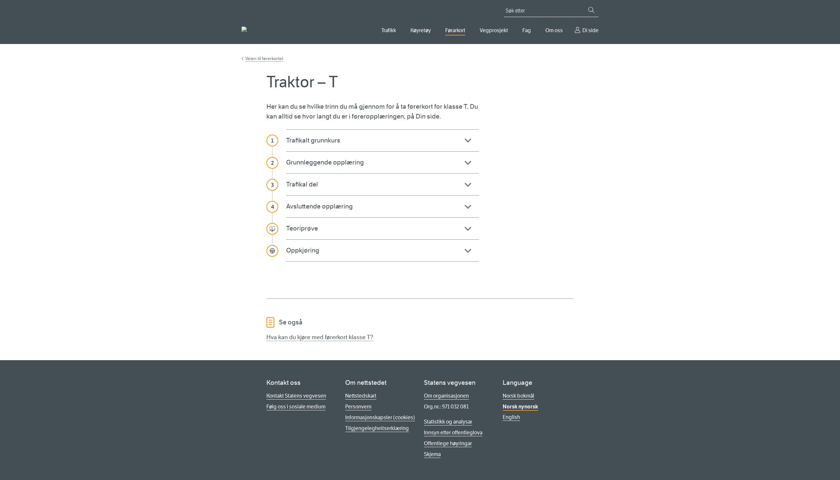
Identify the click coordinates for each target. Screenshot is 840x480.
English (511, 417)
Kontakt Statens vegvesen (296, 396)
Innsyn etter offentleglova (453, 432)
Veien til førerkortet (264, 58)
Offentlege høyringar (448, 443)
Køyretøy (420, 30)
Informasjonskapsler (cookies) (380, 417)
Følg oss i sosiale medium (296, 407)
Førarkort (455, 30)
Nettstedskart (360, 396)
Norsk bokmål (518, 396)
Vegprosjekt (494, 30)
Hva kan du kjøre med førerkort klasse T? (319, 337)
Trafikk (388, 30)
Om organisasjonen (446, 396)
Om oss (554, 30)
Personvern (358, 407)
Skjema (432, 454)
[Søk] (591, 10)
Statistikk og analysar (448, 422)
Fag (526, 30)
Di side (590, 30)
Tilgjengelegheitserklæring (377, 428)
